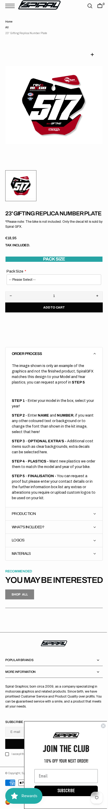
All (7, 27)
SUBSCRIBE (62, 791)
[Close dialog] (99, 725)
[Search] (86, 6)
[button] (11, 6)
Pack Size (15, 278)
